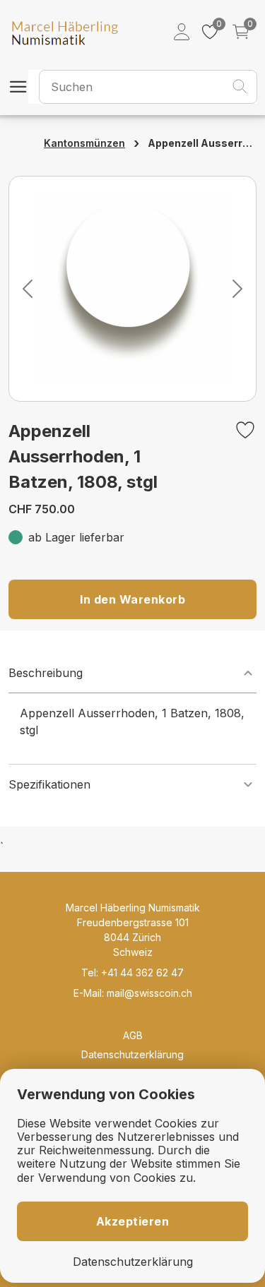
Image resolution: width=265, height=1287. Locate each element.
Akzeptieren (133, 1221)
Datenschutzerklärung (132, 1054)
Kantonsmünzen (84, 143)
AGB (133, 1035)
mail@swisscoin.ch (149, 993)
